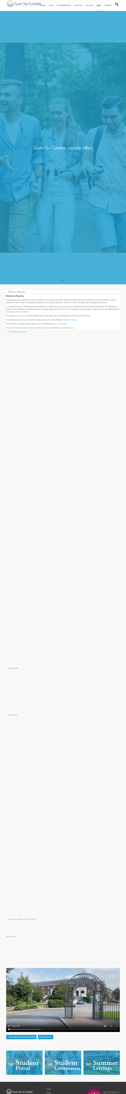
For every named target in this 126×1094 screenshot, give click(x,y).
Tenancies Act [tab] (11, 936)
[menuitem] (43, 5)
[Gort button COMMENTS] (63, 1063)
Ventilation (25, 312)
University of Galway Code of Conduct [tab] (22, 919)
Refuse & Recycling (60, 324)
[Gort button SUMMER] (101, 1063)
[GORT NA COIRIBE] (24, 5)
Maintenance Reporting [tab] (16, 292)
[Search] (117, 5)
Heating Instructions (70, 320)
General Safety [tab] (13, 668)
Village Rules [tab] (13, 715)
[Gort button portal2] (24, 1063)
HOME (48, 1089)
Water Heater (85, 316)
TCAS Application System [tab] (17, 332)
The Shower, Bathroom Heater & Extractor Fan (29, 328)
